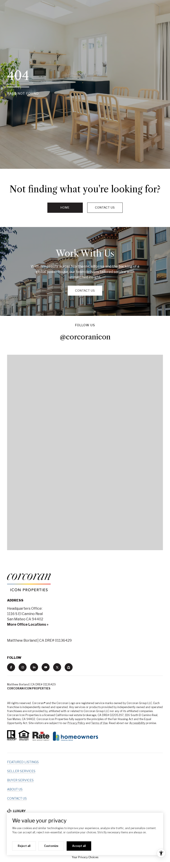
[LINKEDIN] (34, 667)
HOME (65, 207)
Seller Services (21, 771)
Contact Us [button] (105, 207)
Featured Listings (23, 762)
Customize (51, 846)
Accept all (79, 846)
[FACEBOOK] (11, 667)
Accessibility (137, 723)
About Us (15, 789)
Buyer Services (20, 780)
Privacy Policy (76, 723)
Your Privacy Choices (85, 857)
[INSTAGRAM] (23, 667)
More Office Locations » (27, 624)
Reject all (24, 846)
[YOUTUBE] (46, 667)
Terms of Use (99, 723)
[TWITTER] (57, 667)
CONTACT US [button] (85, 290)
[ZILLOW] (69, 667)
